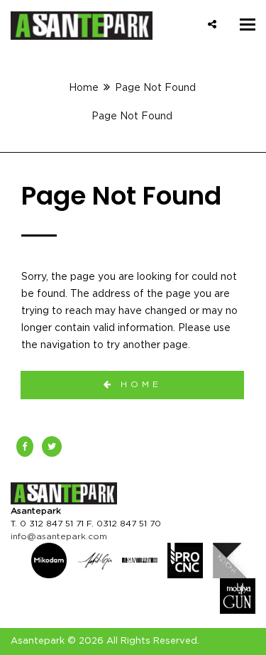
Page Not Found (132, 116)
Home (84, 88)
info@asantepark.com (59, 536)
